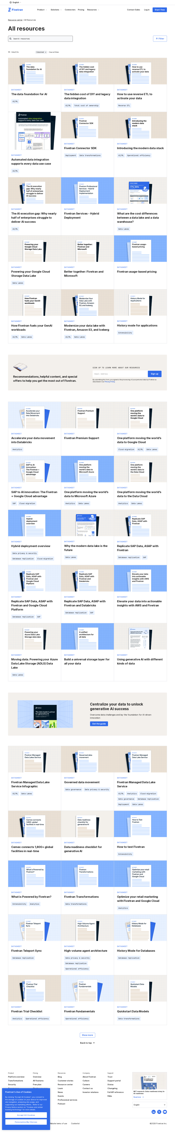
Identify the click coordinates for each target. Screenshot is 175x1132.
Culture (86, 1081)
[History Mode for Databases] (140, 945)
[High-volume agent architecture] (87, 945)
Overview (37, 1077)
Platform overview (16, 1077)
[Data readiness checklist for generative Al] (87, 836)
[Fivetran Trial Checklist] (34, 1000)
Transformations (15, 1081)
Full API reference (115, 1092)
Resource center (15, 20)
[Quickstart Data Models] (140, 1000)
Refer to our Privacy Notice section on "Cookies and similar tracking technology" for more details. (24, 1107)
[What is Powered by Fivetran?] (34, 887)
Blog (60, 1077)
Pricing (81, 10)
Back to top (86, 1043)
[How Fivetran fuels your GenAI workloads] (34, 316)
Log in (147, 10)
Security (12, 1084)
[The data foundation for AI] (34, 85)
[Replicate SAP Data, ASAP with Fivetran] (140, 537)
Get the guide (99, 723)
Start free (160, 9)
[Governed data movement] (87, 778)
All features (38, 1081)
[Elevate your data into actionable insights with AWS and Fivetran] (140, 594)
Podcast (61, 1104)
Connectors (70, 10)
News (60, 1092)
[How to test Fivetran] (140, 836)
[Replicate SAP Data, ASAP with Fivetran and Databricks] (87, 594)
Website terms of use (58, 1123)
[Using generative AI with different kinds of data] (140, 652)
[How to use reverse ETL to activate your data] (140, 85)
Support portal (114, 1081)
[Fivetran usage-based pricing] (140, 262)
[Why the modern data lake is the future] (87, 537)
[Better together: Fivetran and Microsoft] (87, 262)
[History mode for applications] (140, 316)
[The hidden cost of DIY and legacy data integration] (87, 85)
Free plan (37, 1084)
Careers (86, 1084)
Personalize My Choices (26, 1122)
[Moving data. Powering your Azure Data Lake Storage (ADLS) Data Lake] (34, 652)
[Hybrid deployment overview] (34, 537)
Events (61, 1096)
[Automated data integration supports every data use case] (34, 144)
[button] (15, 2)
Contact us (88, 1088)
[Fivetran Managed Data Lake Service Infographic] (34, 778)
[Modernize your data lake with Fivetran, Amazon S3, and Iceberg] (87, 316)
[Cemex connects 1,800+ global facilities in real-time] (34, 836)
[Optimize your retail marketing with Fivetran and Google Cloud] (140, 887)
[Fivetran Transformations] (87, 887)
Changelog (112, 1088)
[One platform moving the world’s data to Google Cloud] (140, 429)
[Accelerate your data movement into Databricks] (34, 429)
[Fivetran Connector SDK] (87, 144)
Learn (60, 1088)
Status (110, 1084)
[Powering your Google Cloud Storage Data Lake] (34, 262)
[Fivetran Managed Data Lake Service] (140, 778)
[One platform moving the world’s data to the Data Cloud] (140, 483)
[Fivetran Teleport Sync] (34, 945)
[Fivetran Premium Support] (87, 429)
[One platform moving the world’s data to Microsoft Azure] (87, 483)
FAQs (109, 1096)
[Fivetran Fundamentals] (87, 1000)
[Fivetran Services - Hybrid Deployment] (87, 206)
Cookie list (75, 1123)
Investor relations (91, 1092)
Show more (87, 1035)
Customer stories (65, 1081)
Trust (109, 1077)
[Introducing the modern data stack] (140, 144)
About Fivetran (89, 1077)
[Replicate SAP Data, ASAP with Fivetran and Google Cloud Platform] (34, 594)
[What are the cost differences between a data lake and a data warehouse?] (140, 206)
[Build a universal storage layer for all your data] (87, 652)
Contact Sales (133, 10)
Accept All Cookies (26, 1115)
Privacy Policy (110, 382)
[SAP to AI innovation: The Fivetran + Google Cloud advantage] (34, 483)
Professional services (67, 1100)
